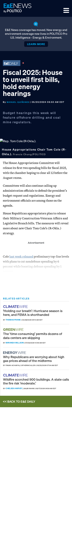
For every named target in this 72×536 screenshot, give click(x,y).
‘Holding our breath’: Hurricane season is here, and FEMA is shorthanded (32, 313)
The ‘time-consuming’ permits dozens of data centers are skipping (32, 336)
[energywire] (15, 352)
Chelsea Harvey (14, 388)
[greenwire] (14, 329)
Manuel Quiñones (18, 102)
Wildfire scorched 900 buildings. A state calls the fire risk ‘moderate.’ (36, 381)
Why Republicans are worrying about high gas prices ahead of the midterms (33, 359)
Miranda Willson (15, 342)
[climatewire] (16, 306)
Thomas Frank (13, 320)
